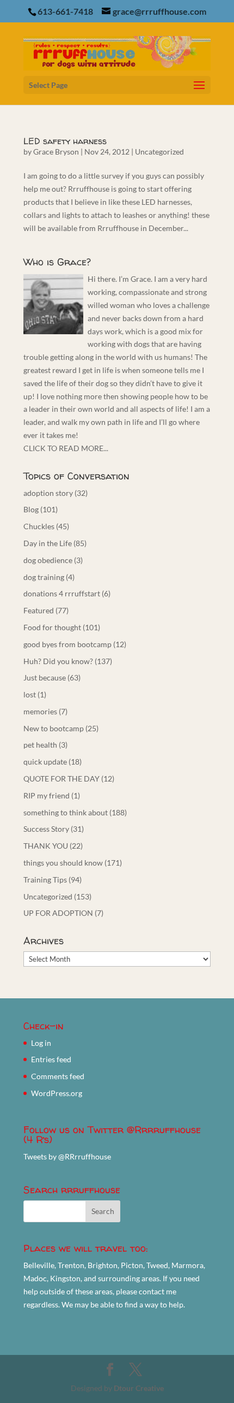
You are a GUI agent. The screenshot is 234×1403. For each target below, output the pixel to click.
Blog (31, 509)
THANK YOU (45, 845)
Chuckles (38, 526)
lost (29, 694)
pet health (40, 744)
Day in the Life (47, 543)
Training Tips (45, 879)
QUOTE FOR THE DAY (61, 778)
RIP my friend (46, 795)
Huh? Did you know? (58, 661)
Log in (41, 1042)
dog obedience (47, 560)
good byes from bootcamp (67, 644)
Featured (38, 610)
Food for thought (52, 627)
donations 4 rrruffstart (61, 593)
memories (40, 711)
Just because (44, 677)
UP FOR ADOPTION (58, 912)
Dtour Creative (139, 1388)
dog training (43, 577)
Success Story (46, 828)
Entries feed (51, 1059)
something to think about (65, 812)
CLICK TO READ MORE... (65, 448)
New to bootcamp (53, 728)
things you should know (63, 862)
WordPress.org (56, 1093)
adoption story (48, 493)
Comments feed (57, 1076)
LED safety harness (65, 141)
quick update (45, 761)
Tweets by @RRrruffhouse (67, 1156)
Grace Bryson (56, 151)
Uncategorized (159, 151)
